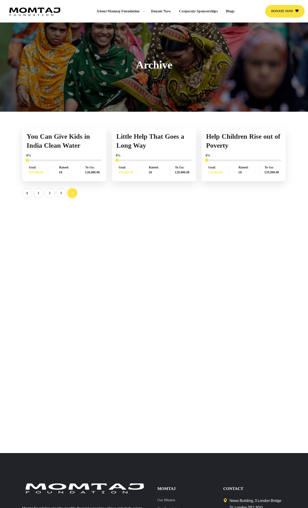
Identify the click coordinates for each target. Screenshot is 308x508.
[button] (285, 11)
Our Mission (166, 500)
